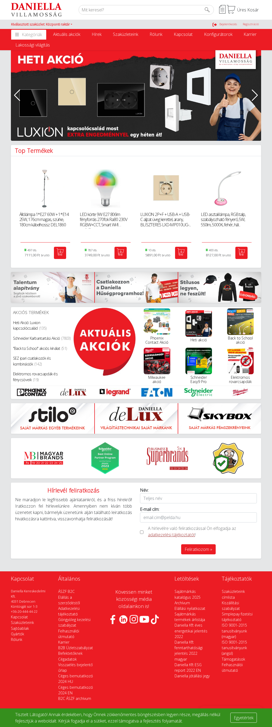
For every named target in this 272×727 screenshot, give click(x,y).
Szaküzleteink (125, 34)
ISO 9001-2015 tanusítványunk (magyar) (234, 631)
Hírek (96, 34)
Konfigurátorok (218, 34)
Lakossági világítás (32, 45)
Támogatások (233, 659)
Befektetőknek (70, 653)
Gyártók (17, 633)
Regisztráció (251, 24)
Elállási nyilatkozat (190, 608)
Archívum (182, 602)
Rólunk (156, 34)
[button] (41, 24)
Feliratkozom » (198, 549)
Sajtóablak (20, 628)
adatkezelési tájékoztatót (171, 535)
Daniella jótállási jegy (192, 675)
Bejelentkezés (228, 24)
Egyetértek (243, 718)
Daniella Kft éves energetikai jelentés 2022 (191, 631)
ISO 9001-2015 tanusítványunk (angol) (234, 648)
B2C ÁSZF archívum (74, 698)
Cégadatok (67, 659)
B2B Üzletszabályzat (75, 647)
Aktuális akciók (66, 34)
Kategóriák (32, 34)
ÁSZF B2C (66, 591)
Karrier (250, 34)
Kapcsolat (183, 34)
